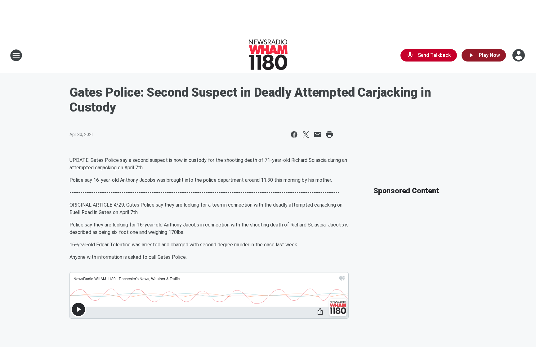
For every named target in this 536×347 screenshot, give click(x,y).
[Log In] (519, 55)
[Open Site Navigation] (16, 55)
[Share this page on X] (306, 134)
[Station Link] (268, 55)
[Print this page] (329, 134)
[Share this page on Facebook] (294, 134)
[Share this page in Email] (317, 134)
